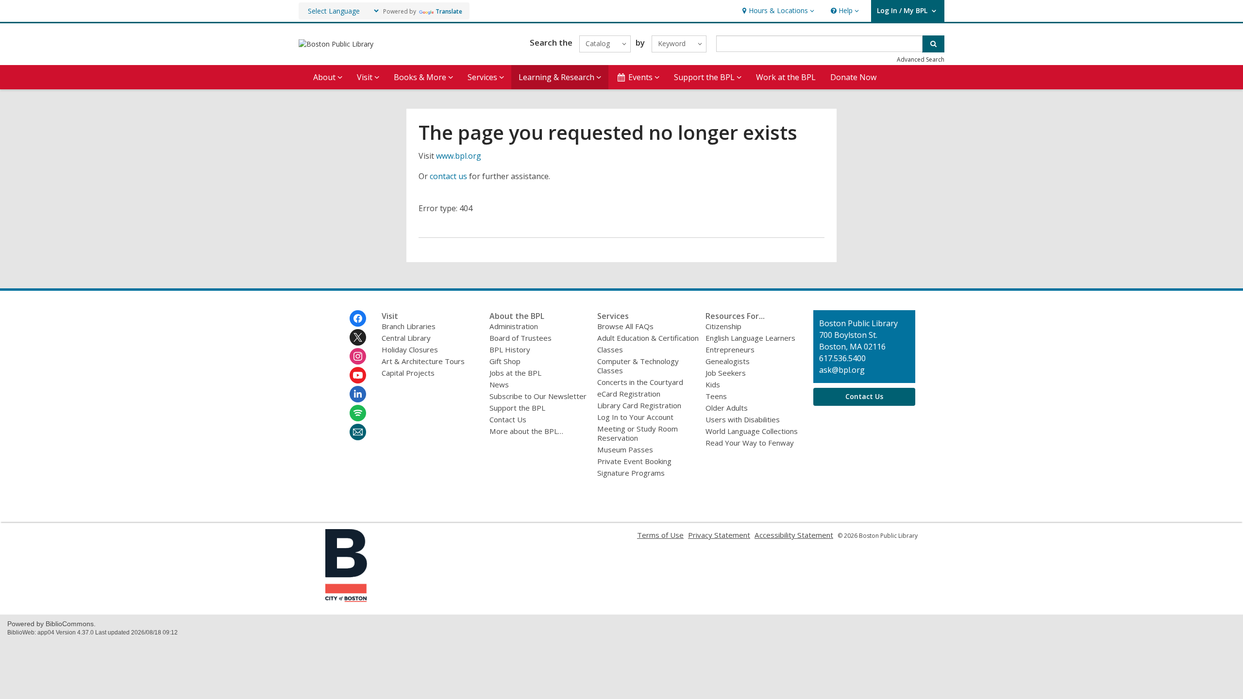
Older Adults (726, 408)
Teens (716, 396)
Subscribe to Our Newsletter (538, 396)
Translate (449, 11)
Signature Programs (631, 473)
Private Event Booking (634, 461)
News (499, 384)
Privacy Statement (719, 535)
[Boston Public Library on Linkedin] (358, 394)
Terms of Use (660, 535)
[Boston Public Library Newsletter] (358, 432)
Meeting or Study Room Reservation (637, 433)
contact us (448, 176)
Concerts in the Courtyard (640, 382)
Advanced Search (920, 59)
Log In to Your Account (635, 417)
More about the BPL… (526, 431)
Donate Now (853, 77)
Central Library (406, 338)
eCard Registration (628, 394)
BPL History (509, 349)
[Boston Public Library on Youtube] (358, 375)
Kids (712, 384)
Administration (513, 326)
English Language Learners (750, 338)
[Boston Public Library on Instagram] (358, 356)
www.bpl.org (458, 155)
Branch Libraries (409, 326)
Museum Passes (625, 449)
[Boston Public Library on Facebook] (358, 318)
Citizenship (723, 326)
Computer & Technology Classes (638, 365)
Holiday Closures (410, 349)
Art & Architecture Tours (423, 361)
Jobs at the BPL (515, 373)
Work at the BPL (786, 77)
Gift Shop (505, 361)
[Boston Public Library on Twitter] (358, 337)
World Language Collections (751, 431)
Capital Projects (408, 373)
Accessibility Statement (794, 535)
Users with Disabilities (742, 419)
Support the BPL (517, 408)
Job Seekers (725, 373)
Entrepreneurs (730, 349)
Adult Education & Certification (648, 338)
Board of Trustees (520, 338)
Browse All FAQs (625, 326)
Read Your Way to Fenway (749, 443)
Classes (610, 349)
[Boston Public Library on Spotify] (358, 413)
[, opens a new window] (346, 599)
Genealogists (727, 361)
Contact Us (507, 419)
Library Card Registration (639, 405)
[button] (777, 11)
